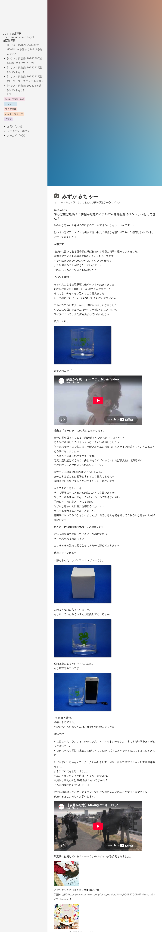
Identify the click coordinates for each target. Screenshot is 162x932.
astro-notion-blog (14, 99)
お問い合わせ (14, 126)
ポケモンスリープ (14, 114)
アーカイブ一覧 (16, 135)
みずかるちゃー (79, 196)
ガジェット (10, 104)
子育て (8, 119)
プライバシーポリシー (19, 130)
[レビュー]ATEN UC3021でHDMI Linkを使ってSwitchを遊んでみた (25, 49)
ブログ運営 (10, 109)
